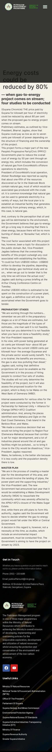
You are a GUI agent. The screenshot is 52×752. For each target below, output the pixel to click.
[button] (45, 6)
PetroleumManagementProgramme (19, 6)
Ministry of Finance (11, 730)
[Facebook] (6, 668)
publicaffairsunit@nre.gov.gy (22, 579)
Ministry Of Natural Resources (16, 686)
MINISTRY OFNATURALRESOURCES (33, 7)
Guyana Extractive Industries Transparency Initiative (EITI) (22, 723)
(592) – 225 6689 (17, 574)
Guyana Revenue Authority (15, 734)
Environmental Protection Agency (18, 713)
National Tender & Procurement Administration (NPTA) (24, 692)
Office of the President (13, 699)
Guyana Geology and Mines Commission (21, 708)
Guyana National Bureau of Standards (20, 717)
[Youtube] (14, 668)
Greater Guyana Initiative (14, 739)
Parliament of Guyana (13, 703)
